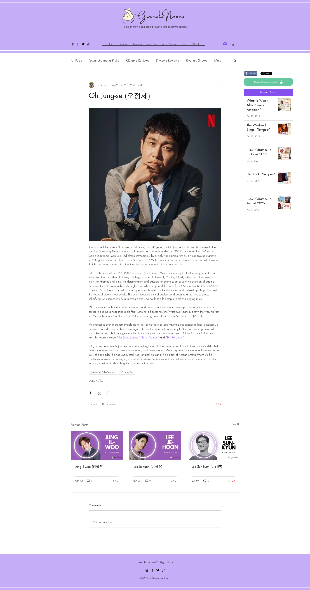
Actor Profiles (96, 380)
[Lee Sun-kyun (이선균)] (213, 445)
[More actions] (219, 85)
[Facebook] (78, 44)
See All (235, 424)
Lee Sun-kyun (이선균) (207, 466)
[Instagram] (72, 44)
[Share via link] (108, 393)
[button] (234, 60)
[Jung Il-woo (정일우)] (97, 445)
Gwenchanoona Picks (104, 60)
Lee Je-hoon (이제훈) (147, 466)
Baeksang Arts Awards (102, 371)
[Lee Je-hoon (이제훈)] (155, 445)
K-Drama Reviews (137, 60)
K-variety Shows (196, 60)
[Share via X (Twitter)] (99, 393)
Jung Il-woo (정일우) (89, 466)
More (217, 60)
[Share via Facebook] (90, 393)
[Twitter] (83, 44)
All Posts (76, 60)
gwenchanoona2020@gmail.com (155, 562)
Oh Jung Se (127, 371)
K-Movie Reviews (167, 60)
